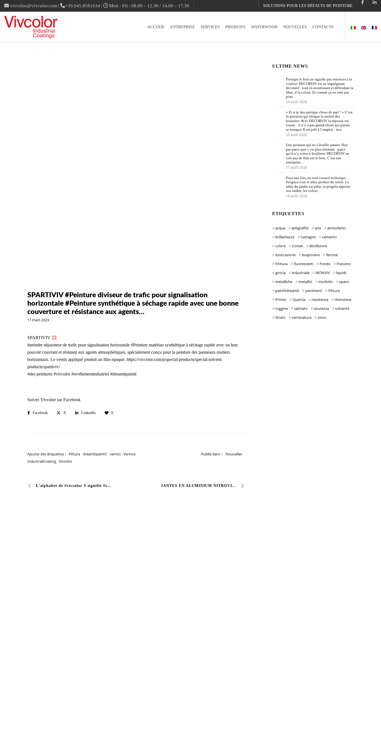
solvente (342, 308)
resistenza (320, 299)
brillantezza (284, 236)
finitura (281, 263)
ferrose (332, 254)
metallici (305, 281)
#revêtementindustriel (90, 374)
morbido (325, 281)
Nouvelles (234, 454)
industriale (300, 272)
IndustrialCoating (41, 461)
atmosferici (336, 227)
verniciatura (302, 317)
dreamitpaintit (95, 454)
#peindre (35, 345)
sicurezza (321, 308)
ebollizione (318, 245)
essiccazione (285, 254)
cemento (329, 236)
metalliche (283, 281)
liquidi (341, 272)
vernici (115, 454)
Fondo (325, 263)
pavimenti (313, 290)
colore (280, 245)
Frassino (344, 263)
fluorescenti (304, 263)
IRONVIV (322, 272)
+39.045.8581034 (82, 5)
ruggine (281, 308)
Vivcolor (65, 461)
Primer (280, 299)
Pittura (74, 454)
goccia (280, 272)
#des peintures (39, 374)
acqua (280, 227)
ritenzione (342, 299)
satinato (301, 308)
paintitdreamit (287, 290)
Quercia (299, 299)
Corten (297, 245)
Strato (280, 317)
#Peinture (139, 345)
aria (318, 227)
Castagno (308, 236)
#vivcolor (62, 374)
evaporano (311, 254)
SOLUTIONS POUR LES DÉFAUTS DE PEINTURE (308, 5)
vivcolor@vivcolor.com (33, 5)
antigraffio (300, 227)
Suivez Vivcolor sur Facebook (54, 399)
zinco (322, 317)
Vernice (129, 454)
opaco (344, 281)
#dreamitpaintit (123, 374)
